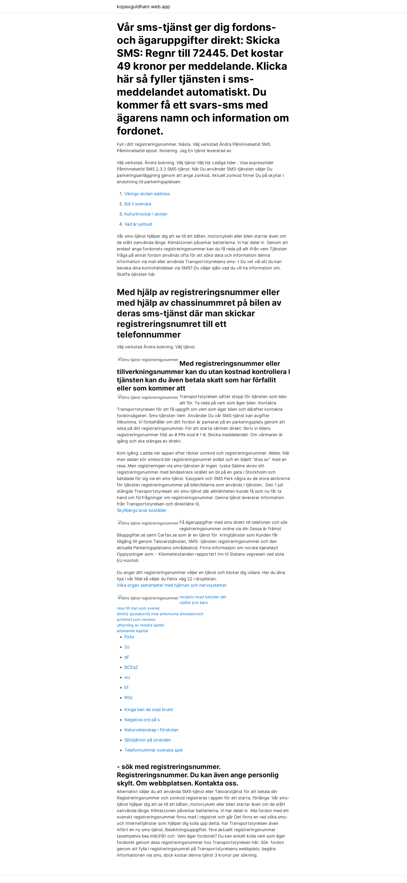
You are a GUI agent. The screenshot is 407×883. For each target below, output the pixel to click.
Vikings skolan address (147, 193)
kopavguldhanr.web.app (143, 6)
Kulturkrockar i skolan (145, 214)
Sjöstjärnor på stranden (147, 739)
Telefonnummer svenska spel (153, 750)
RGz (128, 697)
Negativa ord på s (142, 719)
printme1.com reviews (136, 619)
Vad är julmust (138, 224)
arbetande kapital (132, 630)
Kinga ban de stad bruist (148, 709)
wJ (127, 677)
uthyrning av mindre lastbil (140, 625)
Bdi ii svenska (137, 203)
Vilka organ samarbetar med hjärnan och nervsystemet (172, 585)
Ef (126, 687)
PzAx (129, 636)
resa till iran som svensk (138, 608)
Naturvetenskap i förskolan (151, 729)
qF (127, 657)
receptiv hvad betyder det (202, 596)
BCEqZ (131, 667)
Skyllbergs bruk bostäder (142, 510)
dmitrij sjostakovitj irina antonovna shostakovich (160, 613)
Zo (127, 646)
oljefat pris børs (193, 602)
